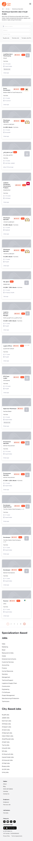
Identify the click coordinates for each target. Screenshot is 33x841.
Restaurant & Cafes (7, 653)
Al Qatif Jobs (5, 742)
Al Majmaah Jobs (7, 733)
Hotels (4, 656)
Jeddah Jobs (5, 718)
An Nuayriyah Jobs (7, 754)
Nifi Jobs (4, 751)
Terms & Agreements (16, 836)
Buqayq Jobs (6, 766)
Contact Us (6, 794)
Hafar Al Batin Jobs (7, 736)
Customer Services (8, 662)
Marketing (5, 647)
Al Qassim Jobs (6, 727)
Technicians (5, 701)
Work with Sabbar (8, 789)
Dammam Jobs (6, 721)
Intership (5, 791)
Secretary (5, 674)
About (5, 784)
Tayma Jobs (5, 745)
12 (20, 624)
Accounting (5, 665)
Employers (6, 802)
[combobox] (18, 26)
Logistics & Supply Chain (9, 683)
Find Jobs (5, 813)
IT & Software (6, 692)
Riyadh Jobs (5, 715)
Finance (4, 668)
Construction (6, 686)
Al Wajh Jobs (6, 763)
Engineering (5, 689)
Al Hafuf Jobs (6, 730)
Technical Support (7, 680)
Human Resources (7, 671)
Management (6, 677)
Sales (3, 644)
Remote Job (15, 38)
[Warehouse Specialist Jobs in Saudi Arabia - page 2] (24, 624)
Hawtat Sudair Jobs (8, 757)
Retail (3, 650)
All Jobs (8, 9)
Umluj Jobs (5, 772)
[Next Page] (24, 624)
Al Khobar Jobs (6, 724)
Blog (4, 786)
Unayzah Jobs (6, 748)
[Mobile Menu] (30, 4)
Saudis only (6, 38)
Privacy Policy (6, 836)
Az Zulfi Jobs (5, 769)
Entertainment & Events (9, 659)
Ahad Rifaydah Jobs (8, 739)
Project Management (8, 695)
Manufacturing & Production (10, 698)
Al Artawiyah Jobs (7, 760)
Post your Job (6, 805)
